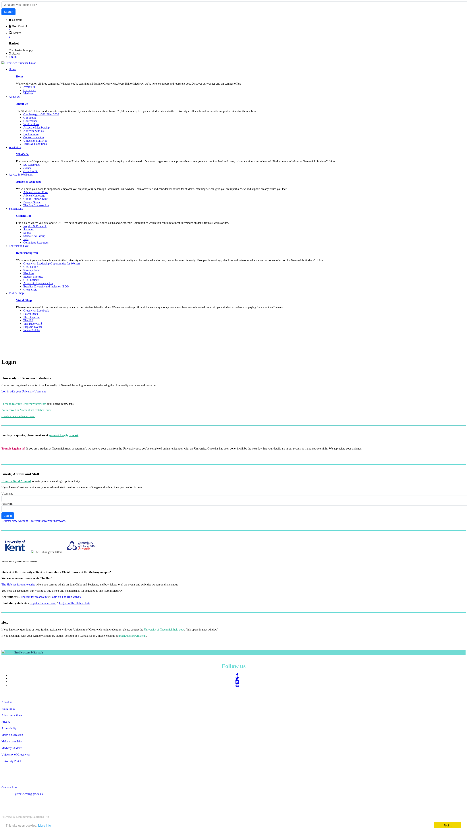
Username (7, 493)
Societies (28, 229)
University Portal (11, 761)
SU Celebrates (31, 164)
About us (6, 702)
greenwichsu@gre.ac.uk (63, 435)
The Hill (28, 320)
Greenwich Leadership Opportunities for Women (51, 263)
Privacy (5, 721)
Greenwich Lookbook (36, 310)
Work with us (31, 124)
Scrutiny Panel (31, 270)
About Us (22, 103)
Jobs (25, 239)
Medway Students (11, 748)
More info (44, 825)
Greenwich (29, 90)
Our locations (9, 787)
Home (19, 76)
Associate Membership (36, 127)
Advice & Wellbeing (28, 181)
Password (7, 503)
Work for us (8, 708)
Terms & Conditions (35, 143)
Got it (447, 825)
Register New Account (14, 520)
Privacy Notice (31, 202)
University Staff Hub (35, 140)
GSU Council (31, 266)
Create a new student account (18, 416)
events (27, 168)
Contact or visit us (33, 137)
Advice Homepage (34, 195)
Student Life (23, 215)
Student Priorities (33, 276)
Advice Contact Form (35, 192)
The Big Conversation (36, 205)
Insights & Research (35, 226)
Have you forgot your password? (47, 520)
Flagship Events (32, 326)
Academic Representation (38, 283)
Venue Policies (31, 330)
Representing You (27, 252)
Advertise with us (33, 130)
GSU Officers (31, 279)
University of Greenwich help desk (164, 629)
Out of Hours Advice (35, 198)
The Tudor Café (32, 323)
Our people (29, 117)
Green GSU (30, 289)
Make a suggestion (12, 734)
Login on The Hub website (66, 596)
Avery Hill (29, 86)
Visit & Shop (24, 300)
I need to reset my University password (23, 403)
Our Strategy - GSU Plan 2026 (41, 114)
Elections (28, 273)
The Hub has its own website (18, 584)
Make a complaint (11, 741)
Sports (27, 232)
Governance (30, 120)
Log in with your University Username (23, 391)
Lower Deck (30, 313)
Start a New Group (34, 236)
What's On (22, 154)
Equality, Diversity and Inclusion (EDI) (46, 286)
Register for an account (34, 596)
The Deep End (31, 317)
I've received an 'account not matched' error (26, 410)
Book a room (30, 134)
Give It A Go (30, 171)
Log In (13, 56)
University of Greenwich (15, 754)
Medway (28, 93)
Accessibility (8, 728)
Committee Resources (36, 242)
